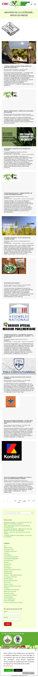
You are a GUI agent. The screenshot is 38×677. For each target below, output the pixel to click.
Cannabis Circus (9, 549)
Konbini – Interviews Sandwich (13, 575)
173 (20, 501)
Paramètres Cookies (28, 673)
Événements (7, 114)
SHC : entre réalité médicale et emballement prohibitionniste (17, 526)
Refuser (18, 670)
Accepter (8, 670)
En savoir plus (8, 666)
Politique (6, 588)
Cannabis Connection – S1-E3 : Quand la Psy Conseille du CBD (17, 238)
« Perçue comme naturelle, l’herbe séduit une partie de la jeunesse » (17, 66)
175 (29, 501)
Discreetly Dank (8, 560)
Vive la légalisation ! (10, 599)
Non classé (6, 69)
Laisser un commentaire (19, 70)
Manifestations (8, 578)
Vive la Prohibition (14, 69)
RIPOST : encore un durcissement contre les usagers (17, 532)
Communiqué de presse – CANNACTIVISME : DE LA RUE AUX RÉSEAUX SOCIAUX (18, 193)
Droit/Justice (7, 564)
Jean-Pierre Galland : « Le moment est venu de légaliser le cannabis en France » (17, 523)
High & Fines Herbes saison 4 (12, 569)
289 (19, 502)
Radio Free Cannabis (10, 591)
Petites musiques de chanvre (12, 586)
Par (24, 69)
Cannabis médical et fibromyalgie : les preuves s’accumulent (18, 536)
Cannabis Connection (10, 551)
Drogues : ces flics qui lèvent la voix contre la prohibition (17, 377)
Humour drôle (8, 571)
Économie (7, 566)
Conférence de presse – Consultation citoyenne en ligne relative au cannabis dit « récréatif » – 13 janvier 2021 (19, 336)
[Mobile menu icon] (35, 4)
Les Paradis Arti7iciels (10, 577)
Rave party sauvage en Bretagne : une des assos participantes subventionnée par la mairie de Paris (18, 422)
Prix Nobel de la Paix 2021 (11, 589)
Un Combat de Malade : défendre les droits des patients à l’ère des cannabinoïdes (18, 529)
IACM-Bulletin (8, 573)
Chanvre (6, 553)
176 (33, 501)
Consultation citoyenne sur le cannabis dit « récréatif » (17, 149)
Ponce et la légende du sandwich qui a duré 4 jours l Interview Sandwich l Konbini (17, 477)
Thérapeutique (23, 241)
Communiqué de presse (10, 196)
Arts (5, 546)
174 (24, 501)
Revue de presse (26, 114)
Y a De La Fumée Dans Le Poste (13, 602)
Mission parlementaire (16, 114)
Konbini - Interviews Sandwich (11, 480)
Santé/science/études (10, 595)
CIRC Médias (7, 241)
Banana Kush (8, 547)
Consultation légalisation (10, 152)
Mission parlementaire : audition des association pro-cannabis (18, 111)
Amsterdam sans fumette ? (12, 283)
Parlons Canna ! (8, 584)
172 (15, 501)
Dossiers (6, 562)
